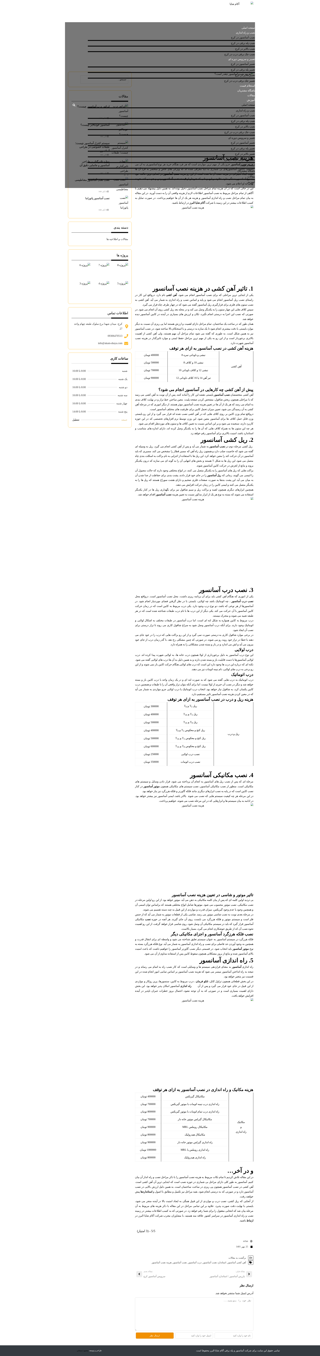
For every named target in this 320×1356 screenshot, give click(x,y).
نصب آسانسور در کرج (243, 37)
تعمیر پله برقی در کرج (243, 69)
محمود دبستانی (82, 1350)
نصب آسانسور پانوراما (97, 198)
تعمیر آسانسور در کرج (243, 64)
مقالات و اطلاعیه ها (117, 239)
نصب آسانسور (180, 1262)
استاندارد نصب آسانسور (214, 1262)
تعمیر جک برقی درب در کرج (239, 80)
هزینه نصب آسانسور (162, 1262)
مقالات (251, 95)
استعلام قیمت (247, 85)
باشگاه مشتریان (246, 90)
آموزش (251, 100)
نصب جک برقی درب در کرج (239, 54)
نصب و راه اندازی (245, 32)
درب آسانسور (195, 1262)
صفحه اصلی (248, 27)
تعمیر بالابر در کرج (245, 75)
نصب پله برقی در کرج (243, 43)
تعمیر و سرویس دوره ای (241, 59)
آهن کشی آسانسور (237, 1262)
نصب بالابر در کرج (245, 48)
